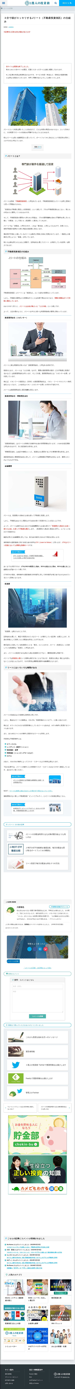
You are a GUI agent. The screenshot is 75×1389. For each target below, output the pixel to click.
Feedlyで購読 (33, 1374)
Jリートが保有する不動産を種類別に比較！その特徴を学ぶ (28, 781)
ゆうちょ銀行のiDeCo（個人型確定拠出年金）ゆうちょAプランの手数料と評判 (32, 1257)
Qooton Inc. (66, 1377)
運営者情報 (8, 1374)
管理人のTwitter (34, 1383)
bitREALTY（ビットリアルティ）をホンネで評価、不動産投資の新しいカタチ (29, 809)
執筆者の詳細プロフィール (60, 906)
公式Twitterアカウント (36, 1380)
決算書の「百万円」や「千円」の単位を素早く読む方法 (24, 1268)
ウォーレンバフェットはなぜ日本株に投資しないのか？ (21, 1108)
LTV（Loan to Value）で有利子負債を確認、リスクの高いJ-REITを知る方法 (28, 557)
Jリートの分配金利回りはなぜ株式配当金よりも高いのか (54, 1108)
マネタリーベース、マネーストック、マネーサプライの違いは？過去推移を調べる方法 (34, 1252)
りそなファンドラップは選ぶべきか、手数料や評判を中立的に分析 (28, 1247)
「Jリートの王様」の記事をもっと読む (37, 968)
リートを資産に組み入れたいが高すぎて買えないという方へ (31, 791)
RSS (30, 1377)
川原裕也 (11, 27)
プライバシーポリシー (11, 1377)
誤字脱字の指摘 (9, 1380)
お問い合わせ (9, 1383)
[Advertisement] (37, 49)
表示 (39, 147)
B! (40, 949)
